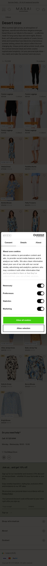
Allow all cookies (23, 320)
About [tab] (38, 242)
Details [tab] (23, 242)
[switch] (40, 293)
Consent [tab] (8, 242)
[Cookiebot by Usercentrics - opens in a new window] (33, 235)
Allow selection (23, 328)
